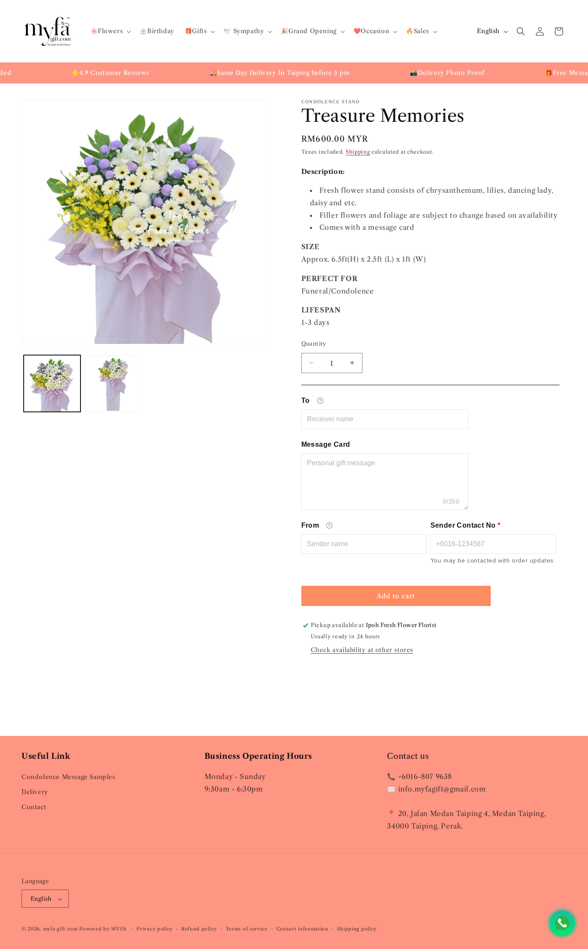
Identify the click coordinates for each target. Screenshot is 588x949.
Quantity (313, 343)
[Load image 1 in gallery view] (52, 383)
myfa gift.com (60, 929)
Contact (34, 807)
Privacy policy (154, 929)
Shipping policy (357, 929)
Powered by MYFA (103, 929)
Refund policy (199, 929)
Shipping (358, 151)
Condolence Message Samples (68, 776)
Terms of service (247, 929)
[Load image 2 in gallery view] (113, 383)
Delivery (35, 791)
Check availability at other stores (362, 650)
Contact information (302, 929)
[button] (110, 31)
